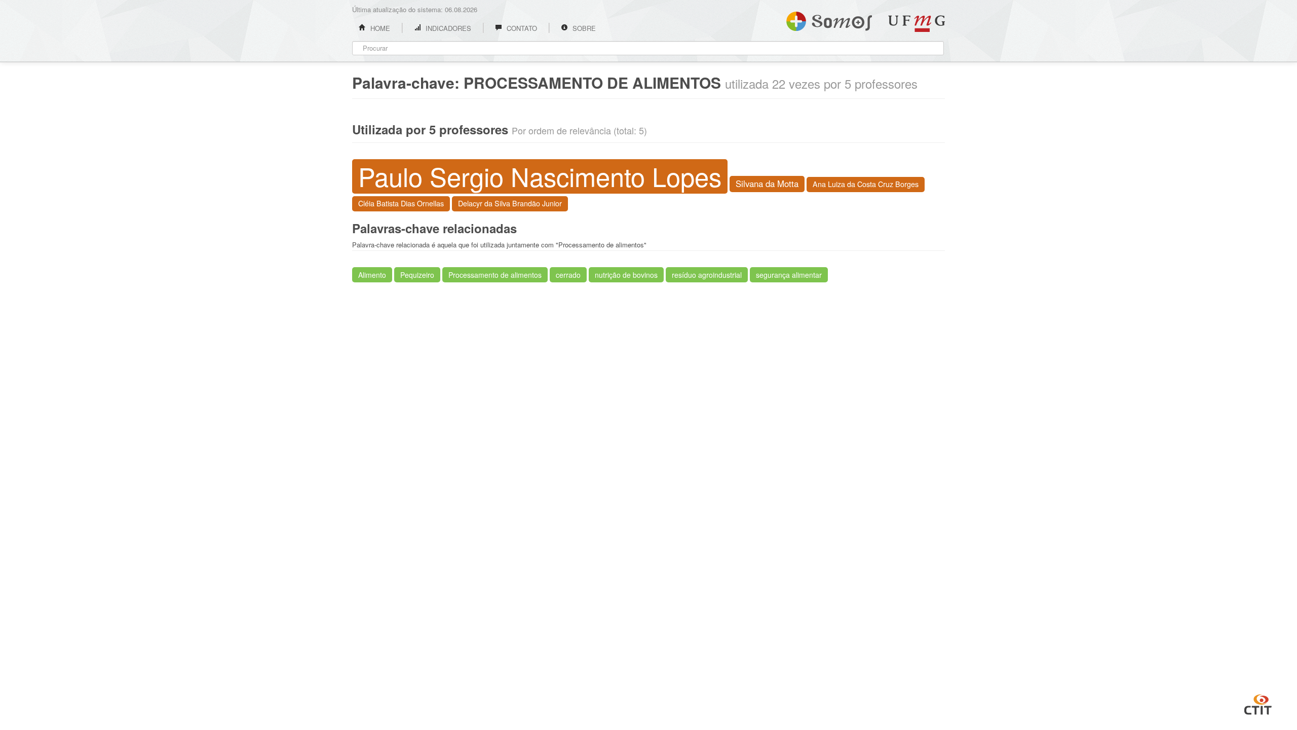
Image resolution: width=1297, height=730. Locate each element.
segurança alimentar (789, 275)
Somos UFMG (829, 19)
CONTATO (521, 28)
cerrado (568, 275)
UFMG (916, 23)
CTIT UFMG (1258, 703)
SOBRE (583, 28)
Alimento (372, 275)
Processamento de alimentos (495, 275)
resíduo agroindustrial (707, 275)
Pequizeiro (417, 275)
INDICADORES (447, 28)
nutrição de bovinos (626, 275)
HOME (379, 28)
